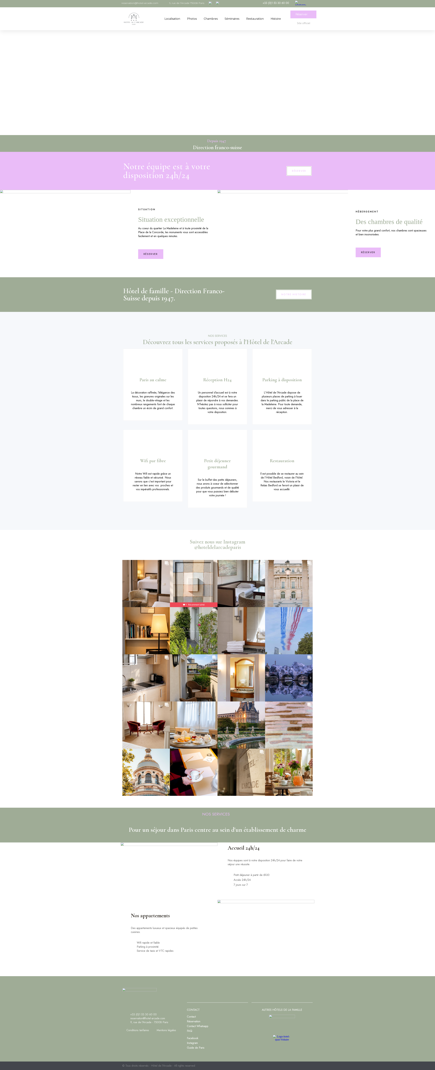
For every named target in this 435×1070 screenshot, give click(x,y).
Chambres (211, 18)
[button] (303, 14)
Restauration (255, 18)
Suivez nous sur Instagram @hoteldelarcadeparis (217, 544)
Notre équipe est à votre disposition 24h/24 (166, 171)
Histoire (276, 18)
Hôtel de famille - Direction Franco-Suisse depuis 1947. (174, 294)
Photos (192, 18)
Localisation (172, 18)
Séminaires (232, 18)
